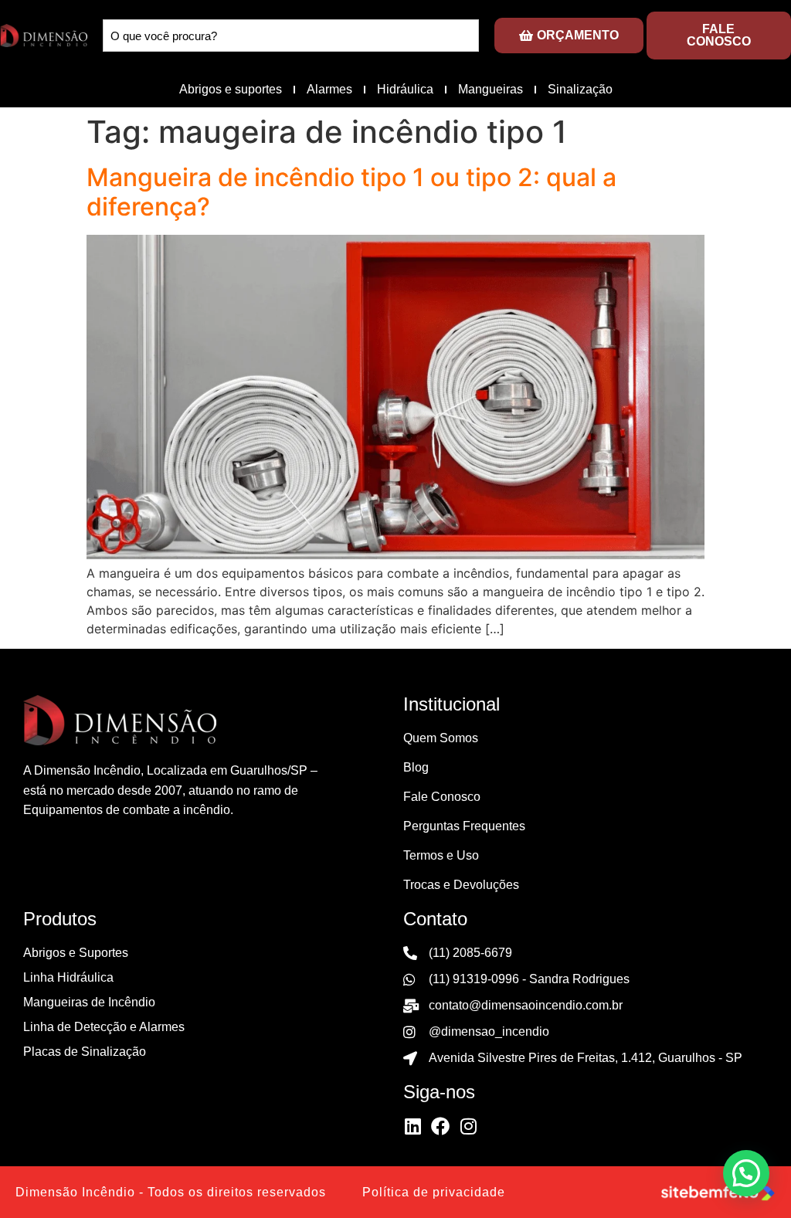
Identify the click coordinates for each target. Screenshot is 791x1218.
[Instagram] (468, 1126)
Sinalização (580, 89)
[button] (746, 1173)
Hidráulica (405, 89)
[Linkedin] (412, 1126)
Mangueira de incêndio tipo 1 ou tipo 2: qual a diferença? (351, 192)
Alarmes (329, 89)
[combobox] (291, 35)
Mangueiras (490, 89)
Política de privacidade (433, 1192)
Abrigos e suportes (230, 89)
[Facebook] (440, 1126)
